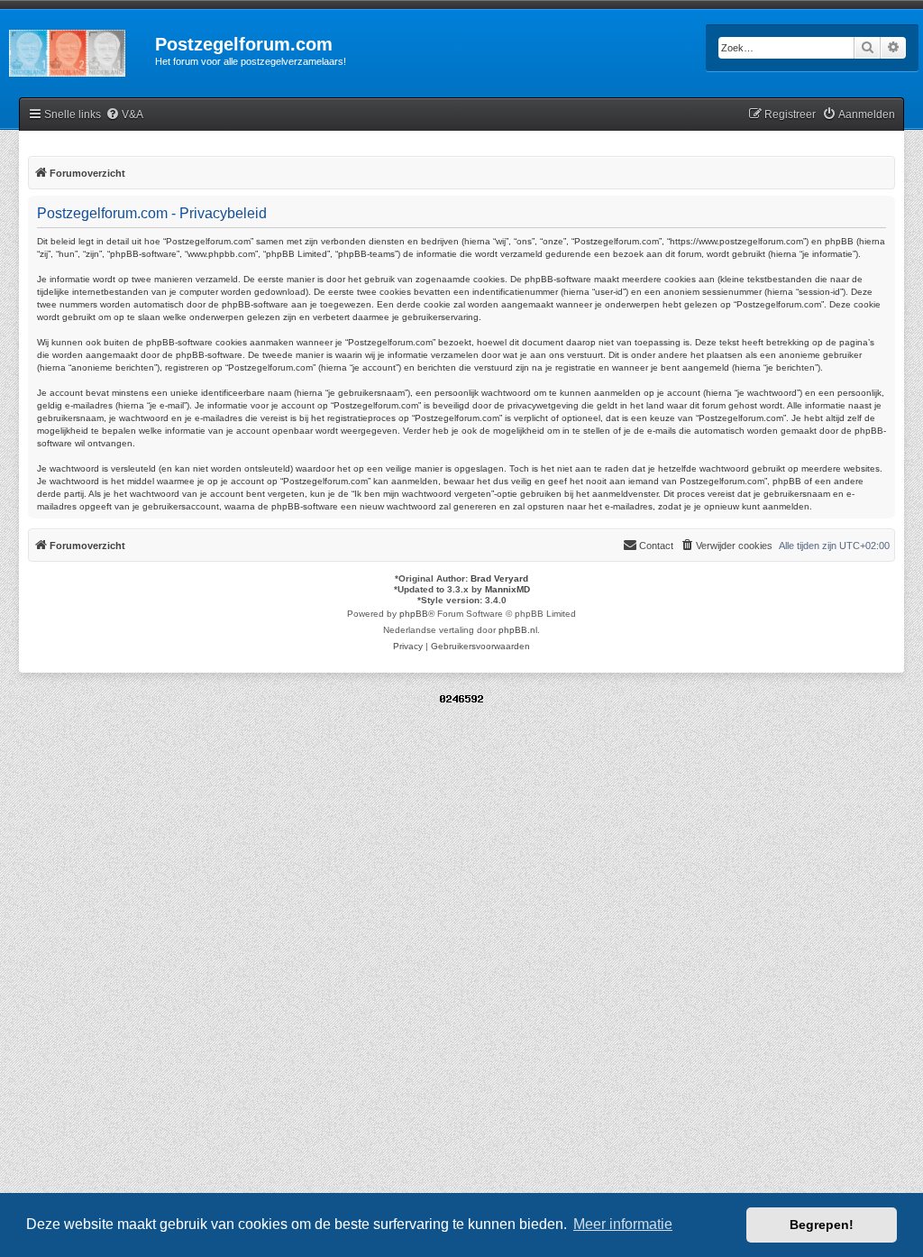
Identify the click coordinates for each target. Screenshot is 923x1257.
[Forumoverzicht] (77, 49)
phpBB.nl (517, 630)
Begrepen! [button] (822, 1224)
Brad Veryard (499, 578)
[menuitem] (124, 115)
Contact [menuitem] (656, 545)
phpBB (413, 614)
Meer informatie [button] (622, 1224)
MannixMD (507, 589)
